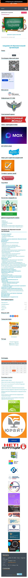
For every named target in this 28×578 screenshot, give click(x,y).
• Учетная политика (5, 248)
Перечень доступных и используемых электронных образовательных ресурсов (12, 398)
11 (10, 368)
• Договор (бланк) (5, 284)
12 (13, 368)
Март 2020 (14, 361)
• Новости (3, 220)
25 (10, 372)
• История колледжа (5, 235)
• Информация (4, 222)
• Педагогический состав (6, 274)
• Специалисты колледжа (6, 223)
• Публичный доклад (5, 252)
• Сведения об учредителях (7, 236)
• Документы (4, 224)
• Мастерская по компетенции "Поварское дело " (12, 226)
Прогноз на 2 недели (13, 344)
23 (3, 372)
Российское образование (7, 385)
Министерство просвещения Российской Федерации (13, 384)
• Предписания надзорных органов (9, 255)
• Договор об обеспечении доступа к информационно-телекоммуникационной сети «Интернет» (13, 250)
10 (6, 368)
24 (6, 372)
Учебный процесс (5, 14)
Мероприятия (4, 302)
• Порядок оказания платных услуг (9, 283)
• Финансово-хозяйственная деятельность (10, 246)
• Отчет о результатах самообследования (10, 253)
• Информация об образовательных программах (12, 260)
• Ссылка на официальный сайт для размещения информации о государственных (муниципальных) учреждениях (12, 291)
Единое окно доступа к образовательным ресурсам (12, 387)
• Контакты (3, 237)
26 (13, 372)
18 (10, 370)
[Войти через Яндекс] (15, 316)
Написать (5, 80)
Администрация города (6, 380)
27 (17, 372)
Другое (2, 309)
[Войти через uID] (11, 316)
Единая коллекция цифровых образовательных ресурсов (14, 389)
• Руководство (4, 273)
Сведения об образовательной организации (14, 46)
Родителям (3, 307)
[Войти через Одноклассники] (17, 316)
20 (17, 370)
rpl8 (14, 37)
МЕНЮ (2, 8)
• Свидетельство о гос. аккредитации (9, 245)
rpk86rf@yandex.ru (12, 562)
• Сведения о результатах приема (8, 261)
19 (13, 370)
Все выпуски (14, 336)
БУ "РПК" (14, 3)
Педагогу (3, 306)
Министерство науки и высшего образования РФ (12, 382)
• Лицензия (3, 243)
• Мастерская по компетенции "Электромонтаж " (12, 225)
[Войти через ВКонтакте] (13, 316)
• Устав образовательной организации (10, 242)
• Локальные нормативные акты (8, 247)
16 (3, 370)
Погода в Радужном (14, 341)
